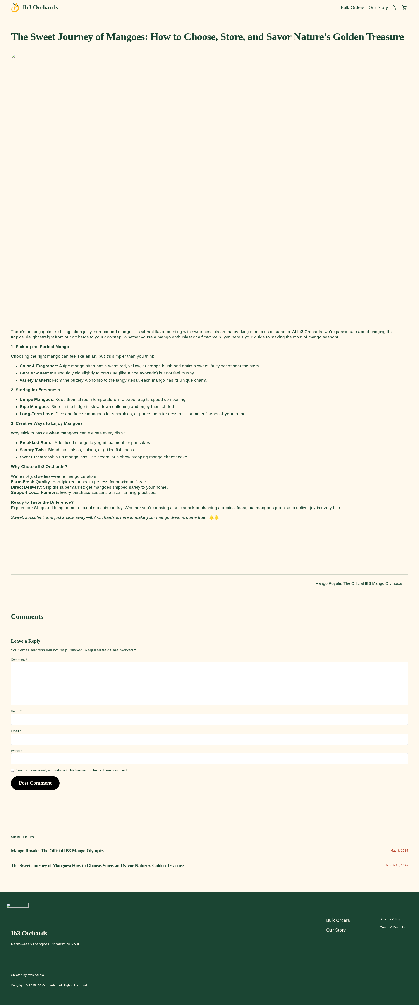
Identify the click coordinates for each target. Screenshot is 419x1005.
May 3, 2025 (399, 850)
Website (16, 750)
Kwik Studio (35, 975)
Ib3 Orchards (40, 7)
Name (16, 711)
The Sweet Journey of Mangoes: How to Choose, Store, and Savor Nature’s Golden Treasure (97, 865)
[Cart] (404, 7)
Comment (19, 659)
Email (16, 731)
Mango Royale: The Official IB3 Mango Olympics (358, 583)
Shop (39, 507)
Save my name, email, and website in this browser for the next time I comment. (71, 770)
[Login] (393, 7)
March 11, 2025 (397, 865)
